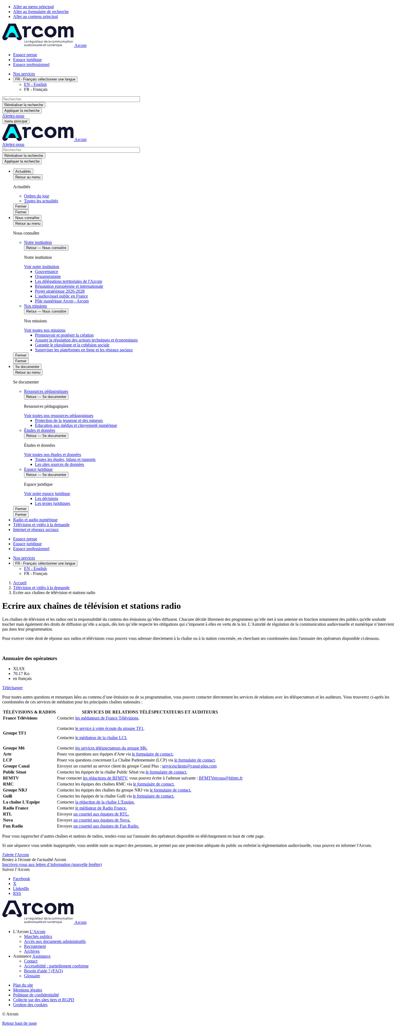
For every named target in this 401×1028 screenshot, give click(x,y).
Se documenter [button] (27, 367)
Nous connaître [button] (27, 218)
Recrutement (35, 946)
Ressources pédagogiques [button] (46, 391)
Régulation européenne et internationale (69, 286)
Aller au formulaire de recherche (41, 11)
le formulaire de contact (194, 760)
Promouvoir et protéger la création (64, 335)
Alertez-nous (13, 115)
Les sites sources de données (59, 464)
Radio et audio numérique (35, 519)
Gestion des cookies (30, 1004)
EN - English (35, 84)
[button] (37, 931)
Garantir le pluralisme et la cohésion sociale (72, 345)
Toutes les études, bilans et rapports (65, 459)
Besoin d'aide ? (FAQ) (43, 971)
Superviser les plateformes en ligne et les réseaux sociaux (84, 349)
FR (45, 79)
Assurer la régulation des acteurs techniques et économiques (86, 340)
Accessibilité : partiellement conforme (56, 966)
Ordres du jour (36, 196)
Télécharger (12, 687)
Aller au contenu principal (35, 16)
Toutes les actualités (41, 201)
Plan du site (23, 985)
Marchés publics (38, 936)
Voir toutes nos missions (44, 330)
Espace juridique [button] (38, 469)
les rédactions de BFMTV (105, 778)
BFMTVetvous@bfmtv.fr (221, 778)
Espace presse (25, 54)
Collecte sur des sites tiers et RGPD (43, 999)
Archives (32, 951)
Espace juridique (27, 59)
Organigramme (48, 276)
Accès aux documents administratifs (55, 941)
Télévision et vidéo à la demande (41, 524)
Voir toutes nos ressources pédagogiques (58, 415)
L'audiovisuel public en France (61, 296)
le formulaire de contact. (152, 754)
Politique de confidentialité (36, 995)
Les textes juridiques (52, 503)
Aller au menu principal (33, 6)
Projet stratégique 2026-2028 (60, 291)
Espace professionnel (31, 64)
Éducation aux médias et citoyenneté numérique (76, 425)
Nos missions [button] (35, 306)
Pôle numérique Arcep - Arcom (62, 301)
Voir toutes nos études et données (52, 454)
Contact (30, 961)
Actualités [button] (23, 171)
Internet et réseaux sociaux (36, 529)
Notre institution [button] (38, 242)
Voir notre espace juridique (47, 493)
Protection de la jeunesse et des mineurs (69, 420)
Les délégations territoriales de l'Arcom (68, 281)
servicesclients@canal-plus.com (189, 766)
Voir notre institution (41, 266)
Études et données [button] (39, 430)
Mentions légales (27, 990)
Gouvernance (46, 271)
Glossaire (32, 975)
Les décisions (46, 498)
